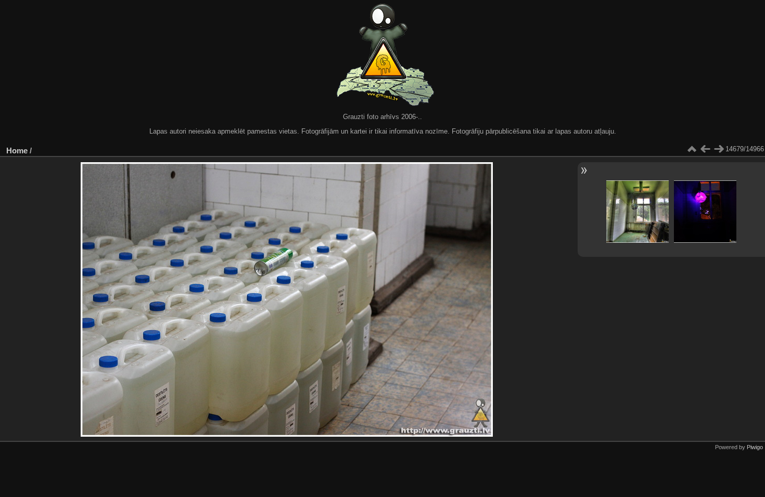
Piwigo (755, 447)
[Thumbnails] (691, 149)
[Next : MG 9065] (718, 149)
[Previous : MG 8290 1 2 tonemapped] (705, 149)
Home (17, 150)
